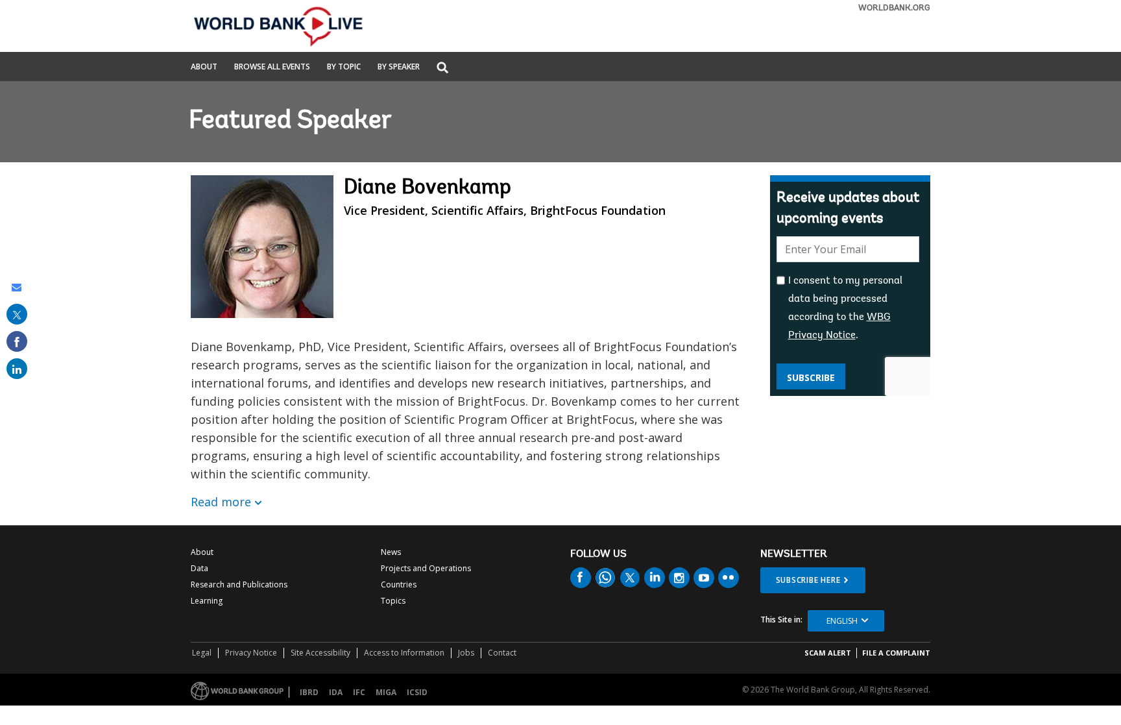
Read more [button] (221, 502)
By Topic (344, 67)
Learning (207, 600)
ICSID (417, 692)
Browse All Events (272, 67)
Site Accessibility (320, 652)
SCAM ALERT (827, 652)
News (391, 552)
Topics (393, 600)
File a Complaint (896, 652)
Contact (502, 652)
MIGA (386, 692)
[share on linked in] (16, 368)
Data (199, 568)
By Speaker (399, 67)
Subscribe (811, 377)
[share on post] (16, 314)
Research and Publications (239, 584)
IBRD (309, 692)
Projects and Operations (426, 568)
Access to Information (404, 652)
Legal (201, 652)
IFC (359, 692)
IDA (336, 692)
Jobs (466, 652)
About (204, 67)
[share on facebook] (16, 341)
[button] (442, 68)
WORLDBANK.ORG (894, 8)
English (842, 620)
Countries (398, 584)
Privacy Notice (251, 652)
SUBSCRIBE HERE (808, 579)
